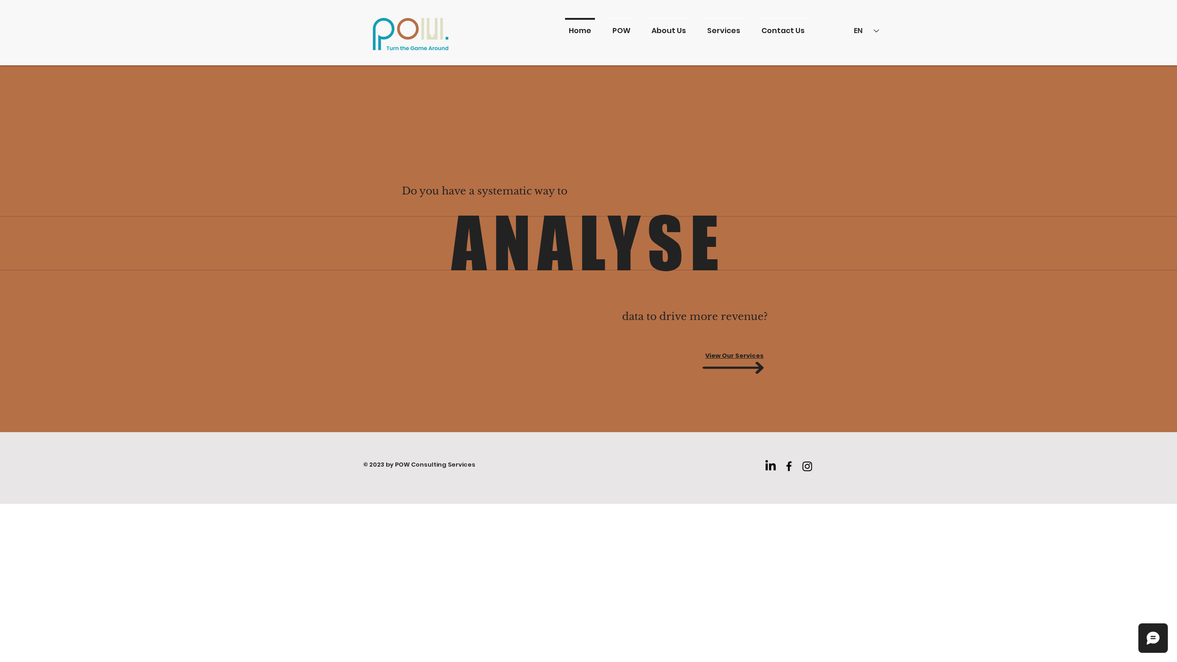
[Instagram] (807, 466)
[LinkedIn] (770, 466)
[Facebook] (789, 466)
